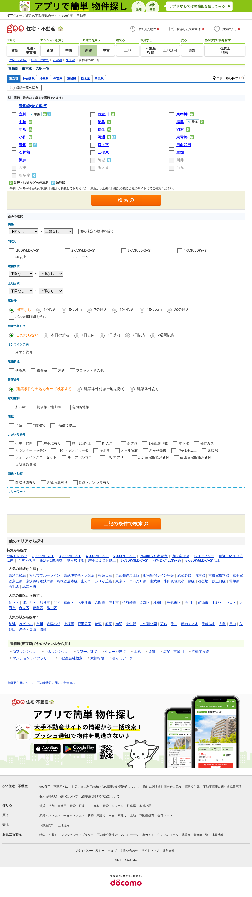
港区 (56, 602)
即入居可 (109, 443)
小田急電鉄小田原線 (179, 581)
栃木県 (85, 78)
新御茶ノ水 (189, 624)
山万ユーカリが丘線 (96, 581)
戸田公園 (84, 624)
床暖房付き (180, 556)
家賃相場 (97, 658)
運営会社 (168, 850)
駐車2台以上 (81, 443)
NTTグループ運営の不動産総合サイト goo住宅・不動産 (46, 15)
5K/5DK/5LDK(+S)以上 (202, 560)
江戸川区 (29, 602)
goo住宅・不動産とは (53, 786)
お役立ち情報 (12, 834)
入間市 (100, 602)
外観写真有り (57, 482)
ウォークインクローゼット (36, 457)
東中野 (131, 624)
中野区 (217, 602)
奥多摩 (24, 175)
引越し (53, 835)
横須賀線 (105, 575)
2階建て (39, 425)
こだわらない (27, 335)
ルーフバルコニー (81, 457)
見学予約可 (23, 352)
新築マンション (25, 651)
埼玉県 (44, 78)
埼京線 (200, 575)
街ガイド (148, 835)
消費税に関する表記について (100, 796)
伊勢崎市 (129, 602)
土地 (137, 651)
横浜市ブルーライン (44, 575)
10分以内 (127, 310)
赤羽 (118, 624)
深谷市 (45, 602)
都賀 (98, 624)
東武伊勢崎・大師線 (79, 575)
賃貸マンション (113, 806)
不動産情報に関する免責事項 (56, 683)
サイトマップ (150, 850)
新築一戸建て (87, 651)
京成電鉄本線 (218, 575)
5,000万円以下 (124, 556)
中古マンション (57, 651)
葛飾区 (69, 602)
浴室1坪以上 (187, 450)
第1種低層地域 (51, 560)
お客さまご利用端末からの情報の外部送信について (106, 786)
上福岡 (69, 624)
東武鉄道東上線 (127, 575)
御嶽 (101, 160)
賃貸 (151, 651)
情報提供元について (21, 683)
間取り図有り (25, 482)
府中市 (114, 602)
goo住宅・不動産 (15, 786)
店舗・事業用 (173, 651)
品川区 (52, 608)
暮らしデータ (122, 658)
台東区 (24, 608)
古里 (22, 167)
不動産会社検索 (70, 658)
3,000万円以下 (70, 556)
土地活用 (63, 825)
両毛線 (14, 586)
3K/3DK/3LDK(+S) (134, 560)
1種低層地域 (158, 443)
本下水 (184, 443)
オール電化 (129, 450)
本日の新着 (60, 335)
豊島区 (38, 608)
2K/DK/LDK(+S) (83, 250)
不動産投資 (200, 651)
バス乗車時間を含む (30, 317)
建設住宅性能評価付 (195, 457)
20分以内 (181, 310)
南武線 (155, 581)
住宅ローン (165, 815)
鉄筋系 (20, 370)
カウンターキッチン (30, 450)
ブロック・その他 (90, 370)
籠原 (108, 624)
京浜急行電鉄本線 (39, 581)
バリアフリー (116, 457)
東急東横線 (17, 575)
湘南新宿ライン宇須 (158, 575)
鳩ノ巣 (103, 167)
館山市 (203, 602)
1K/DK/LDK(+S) (27, 250)
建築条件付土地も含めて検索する (44, 389)
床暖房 (213, 450)
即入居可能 (75, 560)
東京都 (13, 78)
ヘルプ (112, 850)
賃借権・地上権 (49, 407)
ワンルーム (80, 257)
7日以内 (138, 335)
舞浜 (12, 624)
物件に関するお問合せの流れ (162, 786)
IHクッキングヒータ (72, 450)
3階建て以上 (66, 425)
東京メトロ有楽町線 (130, 581)
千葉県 (57, 78)
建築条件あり (148, 389)
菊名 (163, 624)
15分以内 (154, 310)
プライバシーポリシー (90, 850)
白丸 (180, 167)
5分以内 (75, 310)
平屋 (18, 425)
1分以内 (50, 310)
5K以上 (20, 257)
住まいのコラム (168, 835)
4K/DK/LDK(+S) (196, 250)
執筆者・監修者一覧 (195, 835)
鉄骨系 (42, 370)
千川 (174, 624)
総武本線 (29, 586)
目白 (232, 624)
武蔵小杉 (53, 624)
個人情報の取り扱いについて (58, 796)
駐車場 (131, 806)
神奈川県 (29, 78)
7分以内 (100, 310)
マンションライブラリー (31, 658)
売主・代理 (23, 443)
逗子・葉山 (27, 629)
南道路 (132, 443)
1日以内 (88, 335)
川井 (180, 160)
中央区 (231, 602)
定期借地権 (80, 407)
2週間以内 (166, 335)
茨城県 (71, 78)
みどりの (26, 624)
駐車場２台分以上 (102, 560)
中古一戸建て (115, 651)
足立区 (14, 602)
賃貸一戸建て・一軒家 (84, 806)
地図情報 (217, 835)
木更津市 (84, 602)
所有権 (20, 407)
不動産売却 (46, 825)
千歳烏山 (208, 624)
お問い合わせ (129, 850)
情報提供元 (192, 786)
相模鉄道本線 (67, 581)
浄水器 (104, 450)
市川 (39, 624)
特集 (42, 835)
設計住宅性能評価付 (153, 457)
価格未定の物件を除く (97, 231)
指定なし (23, 310)
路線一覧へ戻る (27, 87)
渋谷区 (189, 602)
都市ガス (207, 443)
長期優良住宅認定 (154, 556)
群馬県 (99, 78)
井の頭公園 (148, 624)
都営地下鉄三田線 (212, 581)
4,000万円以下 (97, 556)
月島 (222, 624)
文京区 (145, 602)
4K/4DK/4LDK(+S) (167, 560)
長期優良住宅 (25, 464)
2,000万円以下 (43, 556)
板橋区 (158, 602)
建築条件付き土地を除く (104, 389)
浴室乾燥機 (157, 450)
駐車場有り (52, 443)
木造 (61, 370)
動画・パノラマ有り (94, 482)
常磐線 (234, 581)
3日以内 (113, 335)
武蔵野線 (184, 575)
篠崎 (43, 629)
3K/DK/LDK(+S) (139, 250)
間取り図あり (17, 556)
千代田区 (174, 602)
